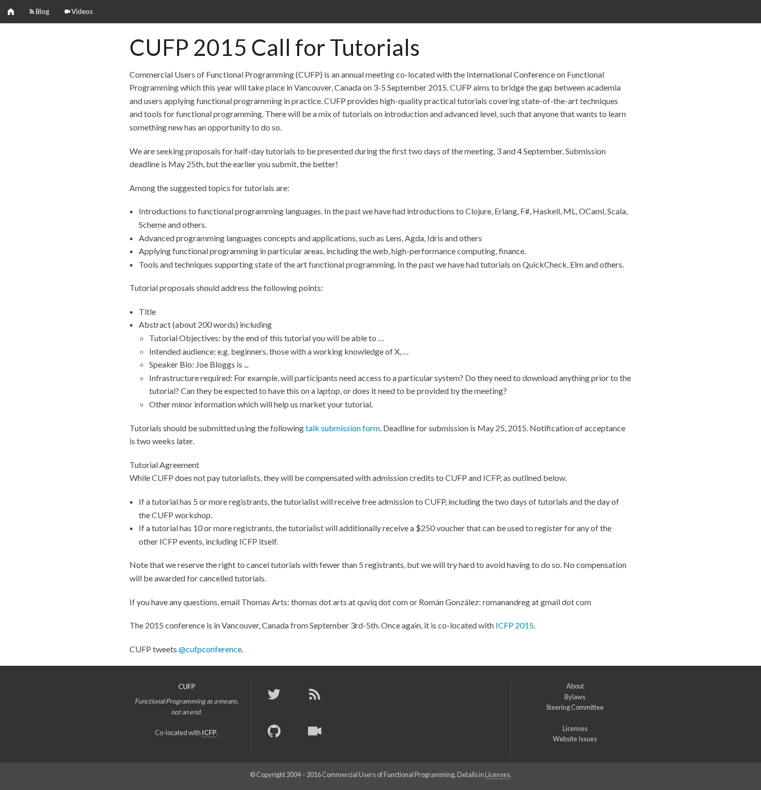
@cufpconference (210, 649)
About (575, 686)
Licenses (575, 728)
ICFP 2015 (514, 625)
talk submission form (342, 428)
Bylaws (575, 697)
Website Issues (575, 739)
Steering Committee (575, 707)
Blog (41, 11)
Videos (81, 11)
